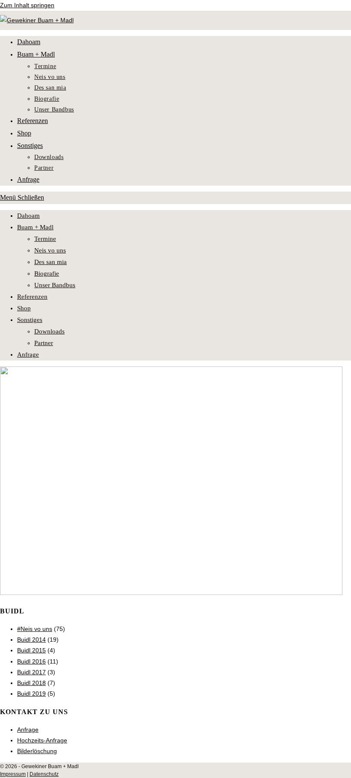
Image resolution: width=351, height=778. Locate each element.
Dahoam (28, 215)
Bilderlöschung (37, 751)
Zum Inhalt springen (27, 5)
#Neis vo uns (34, 628)
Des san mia (50, 261)
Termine (45, 238)
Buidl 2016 (31, 661)
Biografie (46, 273)
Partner (43, 342)
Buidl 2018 (31, 682)
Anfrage (28, 354)
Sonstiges (29, 319)
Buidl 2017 (31, 672)
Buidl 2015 (31, 650)
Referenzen (32, 296)
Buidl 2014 (31, 639)
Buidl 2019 (31, 693)
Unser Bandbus (54, 285)
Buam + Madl (35, 227)
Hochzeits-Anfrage (42, 740)
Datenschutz (44, 774)
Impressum (13, 774)
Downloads (49, 331)
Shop (24, 308)
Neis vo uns (50, 250)
